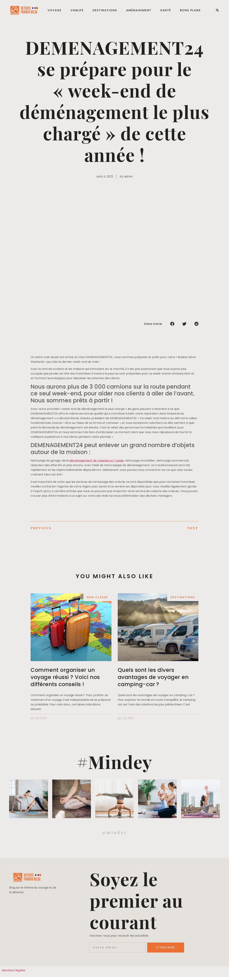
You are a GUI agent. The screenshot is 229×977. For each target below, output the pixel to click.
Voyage (55, 10)
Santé (165, 10)
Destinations (105, 10)
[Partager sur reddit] (197, 324)
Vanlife (77, 10)
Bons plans (190, 10)
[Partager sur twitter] (184, 324)
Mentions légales (13, 970)
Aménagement (138, 10)
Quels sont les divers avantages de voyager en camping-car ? (153, 677)
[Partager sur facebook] (172, 324)
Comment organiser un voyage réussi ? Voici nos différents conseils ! (65, 677)
